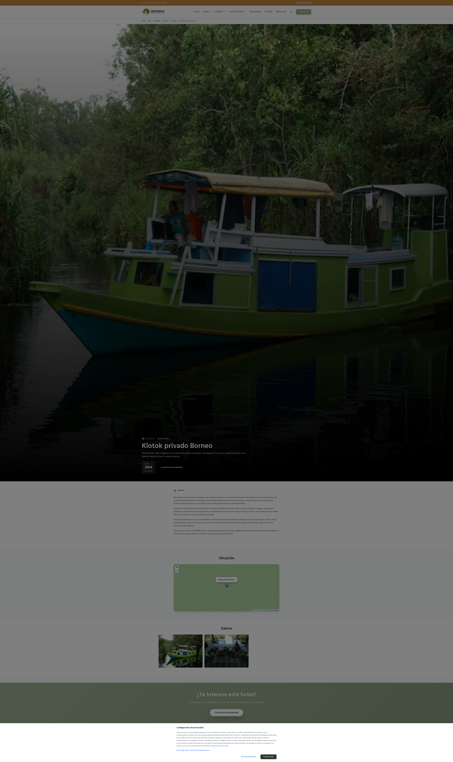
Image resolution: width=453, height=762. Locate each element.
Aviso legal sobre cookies (185, 750)
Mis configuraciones (203, 750)
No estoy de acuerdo (248, 756)
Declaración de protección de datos (216, 746)
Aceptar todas (268, 756)
